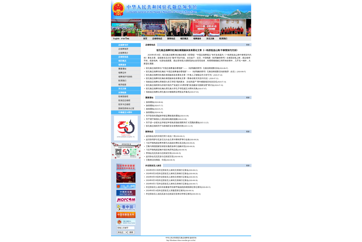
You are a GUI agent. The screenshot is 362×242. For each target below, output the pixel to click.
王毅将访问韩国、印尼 (156, 160)
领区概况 (184, 39)
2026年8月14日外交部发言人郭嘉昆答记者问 (165, 190)
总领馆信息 (123, 57)
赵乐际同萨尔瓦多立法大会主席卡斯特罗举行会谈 (167, 139)
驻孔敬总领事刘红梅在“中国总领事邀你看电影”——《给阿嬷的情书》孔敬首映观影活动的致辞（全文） (191, 72)
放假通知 (150, 102)
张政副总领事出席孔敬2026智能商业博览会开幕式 (167, 92)
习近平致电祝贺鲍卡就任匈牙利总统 (162, 150)
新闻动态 (171, 39)
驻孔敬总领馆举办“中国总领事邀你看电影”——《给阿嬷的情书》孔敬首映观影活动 (182, 68)
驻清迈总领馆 (124, 100)
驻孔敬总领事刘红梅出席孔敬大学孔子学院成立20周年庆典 (171, 89)
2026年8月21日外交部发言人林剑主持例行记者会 (167, 170)
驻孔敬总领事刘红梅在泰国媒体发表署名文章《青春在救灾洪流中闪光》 (177, 78)
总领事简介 (123, 53)
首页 (145, 39)
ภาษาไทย (125, 39)
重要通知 (122, 69)
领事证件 (122, 73)
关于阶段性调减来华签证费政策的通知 (163, 116)
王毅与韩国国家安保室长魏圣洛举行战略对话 (166, 146)
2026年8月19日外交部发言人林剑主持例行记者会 (167, 177)
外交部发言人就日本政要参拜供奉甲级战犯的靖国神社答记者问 (173, 187)
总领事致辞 (123, 49)
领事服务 (197, 39)
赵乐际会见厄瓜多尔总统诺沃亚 (160, 156)
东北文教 (210, 39)
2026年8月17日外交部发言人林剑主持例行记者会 (167, 184)
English (116, 39)
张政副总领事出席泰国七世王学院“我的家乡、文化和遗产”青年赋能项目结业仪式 (181, 82)
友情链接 (122, 92)
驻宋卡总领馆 (124, 104)
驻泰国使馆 (123, 96)
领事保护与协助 (125, 77)
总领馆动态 (157, 39)
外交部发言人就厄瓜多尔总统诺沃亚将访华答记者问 (168, 194)
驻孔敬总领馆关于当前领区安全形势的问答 (165, 126)
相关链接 (122, 85)
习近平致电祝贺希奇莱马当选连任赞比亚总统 (166, 143)
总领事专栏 (123, 45)
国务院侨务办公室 (126, 108)
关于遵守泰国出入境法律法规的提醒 (162, 119)
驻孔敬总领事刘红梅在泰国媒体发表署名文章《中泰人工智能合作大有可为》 (179, 75)
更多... (248, 45)
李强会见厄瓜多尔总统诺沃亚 (159, 153)
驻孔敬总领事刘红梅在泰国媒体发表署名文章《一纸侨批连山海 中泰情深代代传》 (198, 50)
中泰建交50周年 (125, 112)
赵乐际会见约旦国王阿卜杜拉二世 (161, 136)
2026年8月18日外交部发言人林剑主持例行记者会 (167, 180)
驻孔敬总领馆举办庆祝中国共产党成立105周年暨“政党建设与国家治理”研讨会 (180, 85)
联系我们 (223, 39)
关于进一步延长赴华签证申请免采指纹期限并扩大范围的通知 (172, 122)
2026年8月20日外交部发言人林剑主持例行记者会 (167, 173)
